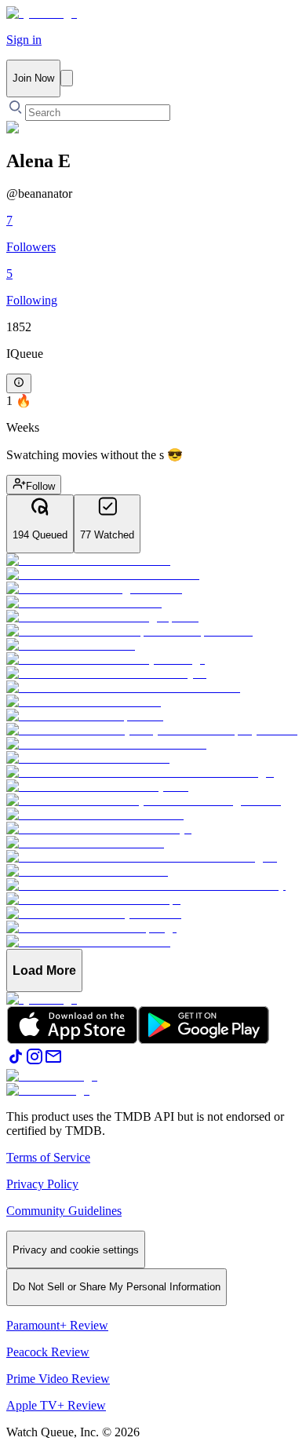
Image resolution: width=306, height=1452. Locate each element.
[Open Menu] (66, 78)
